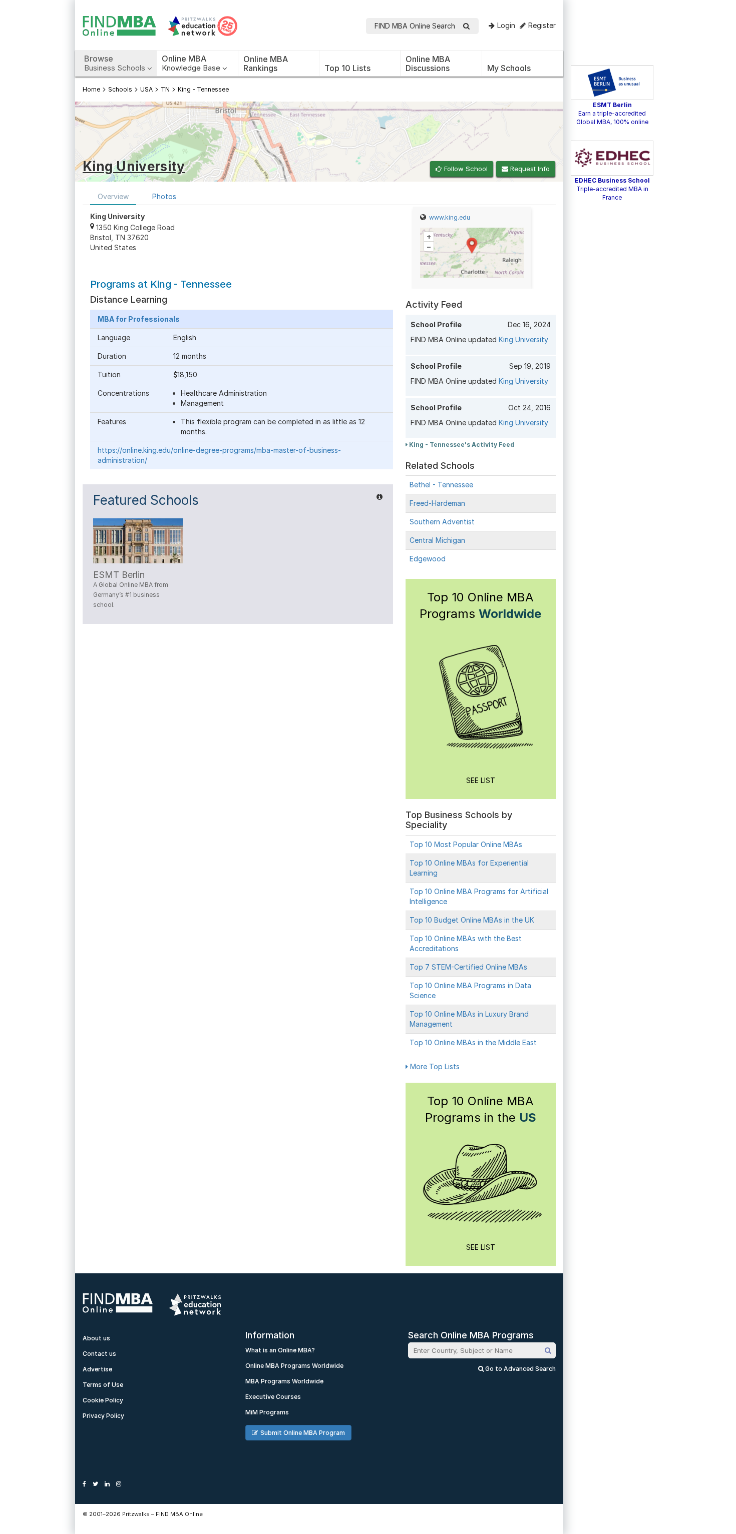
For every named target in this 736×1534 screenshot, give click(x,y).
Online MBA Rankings (265, 63)
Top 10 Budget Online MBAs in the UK (472, 920)
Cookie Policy (103, 1400)
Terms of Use (103, 1384)
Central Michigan (437, 540)
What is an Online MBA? (280, 1350)
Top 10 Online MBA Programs (480, 605)
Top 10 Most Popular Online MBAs (466, 844)
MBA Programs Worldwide (284, 1381)
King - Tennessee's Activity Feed (461, 444)
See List (480, 780)
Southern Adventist (442, 521)
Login (506, 25)
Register (542, 25)
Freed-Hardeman (437, 503)
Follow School (465, 169)
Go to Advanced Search (520, 1368)
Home (91, 89)
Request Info (529, 169)
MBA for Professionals (139, 319)
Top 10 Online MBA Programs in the (480, 1109)
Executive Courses (273, 1396)
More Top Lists (434, 1066)
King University (523, 339)
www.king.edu (449, 217)
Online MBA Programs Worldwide (294, 1365)
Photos (164, 196)
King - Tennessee (203, 89)
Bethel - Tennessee (441, 484)
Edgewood (428, 558)
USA (146, 89)
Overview (113, 196)
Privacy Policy (103, 1415)
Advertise (97, 1369)
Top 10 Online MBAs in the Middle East (473, 1042)
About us (96, 1338)
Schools (120, 89)
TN (165, 89)
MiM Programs (267, 1412)
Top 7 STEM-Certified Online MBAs (468, 967)
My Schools (509, 68)
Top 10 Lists (347, 68)
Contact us (99, 1353)
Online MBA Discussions (428, 63)
